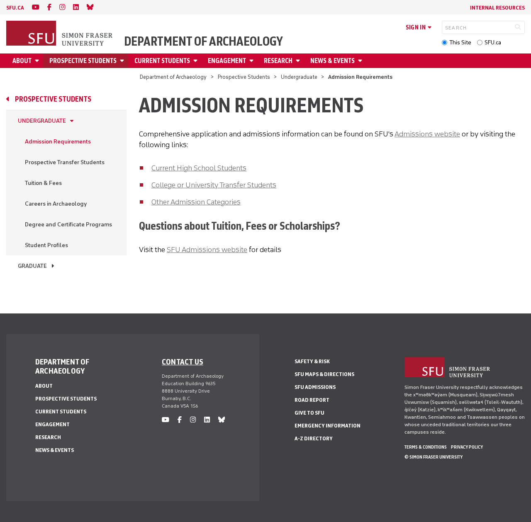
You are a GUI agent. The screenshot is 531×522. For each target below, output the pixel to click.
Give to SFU (309, 412)
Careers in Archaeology (56, 203)
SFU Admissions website (207, 249)
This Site (460, 42)
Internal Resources (497, 7)
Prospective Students (83, 61)
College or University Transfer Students (213, 184)
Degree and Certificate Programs (68, 224)
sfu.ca (15, 7)
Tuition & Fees (43, 183)
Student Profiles (46, 245)
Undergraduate (299, 77)
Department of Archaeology (203, 41)
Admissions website (427, 133)
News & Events (332, 61)
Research (278, 61)
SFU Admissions (315, 387)
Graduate (32, 265)
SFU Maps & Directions (324, 374)
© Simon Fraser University (433, 457)
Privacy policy (467, 447)
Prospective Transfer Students (65, 162)
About (22, 61)
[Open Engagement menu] (253, 60)
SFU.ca (493, 42)
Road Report (312, 399)
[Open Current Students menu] (197, 60)
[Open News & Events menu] (361, 60)
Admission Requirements (58, 141)
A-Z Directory (314, 438)
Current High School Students (198, 167)
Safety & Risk (312, 361)
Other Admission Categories (196, 201)
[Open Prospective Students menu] (123, 60)
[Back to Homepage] (60, 34)
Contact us (182, 362)
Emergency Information (327, 425)
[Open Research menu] (299, 60)
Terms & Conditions (425, 447)
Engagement (227, 61)
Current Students (162, 61)
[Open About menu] (38, 60)
